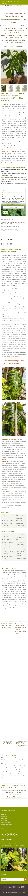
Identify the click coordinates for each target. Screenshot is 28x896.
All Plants (12, 223)
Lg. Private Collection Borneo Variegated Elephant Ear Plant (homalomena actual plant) (21, 743)
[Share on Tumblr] (16, 230)
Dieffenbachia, (13, 788)
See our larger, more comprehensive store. (14, 19)
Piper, (6, 792)
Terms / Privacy (12, 889)
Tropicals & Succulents (14, 797)
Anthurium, (4, 788)
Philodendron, (21, 790)
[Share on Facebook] (2, 230)
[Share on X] (5, 230)
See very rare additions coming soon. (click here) (14, 177)
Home (5, 46)
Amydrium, (22, 785)
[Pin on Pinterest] (14, 230)
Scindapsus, (10, 795)
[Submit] (25, 879)
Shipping (4, 889)
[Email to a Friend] (11, 230)
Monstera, (13, 790)
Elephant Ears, (22, 788)
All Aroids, (15, 785)
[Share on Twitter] (8, 230)
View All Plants (21, 889)
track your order (5, 822)
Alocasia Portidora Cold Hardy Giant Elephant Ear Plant (7, 742)
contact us (4, 816)
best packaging (5, 820)
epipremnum (11, 226)
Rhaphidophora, (18, 792)
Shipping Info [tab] (6, 244)
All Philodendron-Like (16, 46)
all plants (6, 226)
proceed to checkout (6, 824)
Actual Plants (9, 222)
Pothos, (11, 792)
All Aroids (15, 222)
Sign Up (4, 190)
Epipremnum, (6, 790)
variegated (16, 226)
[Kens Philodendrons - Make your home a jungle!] (15, 5)
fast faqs (3, 814)
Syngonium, (17, 795)
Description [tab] (7, 240)
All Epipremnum (21, 222)
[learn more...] (14, 859)
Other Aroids (17, 223)
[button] (2, 6)
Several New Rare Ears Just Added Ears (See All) (14, 621)
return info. (4, 818)
